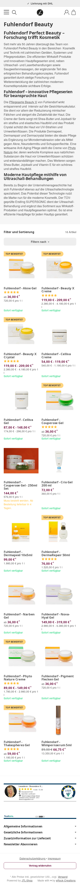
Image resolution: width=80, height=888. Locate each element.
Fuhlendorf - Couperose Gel (52, 421)
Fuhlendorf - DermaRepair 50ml (55, 553)
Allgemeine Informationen (23, 826)
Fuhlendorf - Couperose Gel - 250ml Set (20, 485)
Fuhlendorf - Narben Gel (19, 616)
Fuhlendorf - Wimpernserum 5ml (56, 743)
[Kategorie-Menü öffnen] (6, 12)
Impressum (54, 858)
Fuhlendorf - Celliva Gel (18, 421)
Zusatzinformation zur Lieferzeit (27, 838)
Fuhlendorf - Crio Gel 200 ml (57, 484)
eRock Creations (66, 880)
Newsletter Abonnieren (21, 844)
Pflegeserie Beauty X (23, 102)
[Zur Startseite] (40, 12)
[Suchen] (14, 12)
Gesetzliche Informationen (23, 832)
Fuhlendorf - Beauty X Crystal (20, 356)
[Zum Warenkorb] (73, 12)
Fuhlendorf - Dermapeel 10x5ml (18, 553)
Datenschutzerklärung (33, 858)
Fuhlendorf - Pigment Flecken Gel (57, 678)
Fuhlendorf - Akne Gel (20, 288)
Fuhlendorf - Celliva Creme (56, 356)
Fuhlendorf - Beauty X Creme (57, 290)
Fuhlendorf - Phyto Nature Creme (18, 678)
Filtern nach (39, 242)
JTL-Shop (27, 880)
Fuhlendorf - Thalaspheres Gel (17, 743)
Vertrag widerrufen (40, 865)
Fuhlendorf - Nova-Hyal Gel (55, 616)
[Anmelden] (66, 12)
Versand (63, 876)
